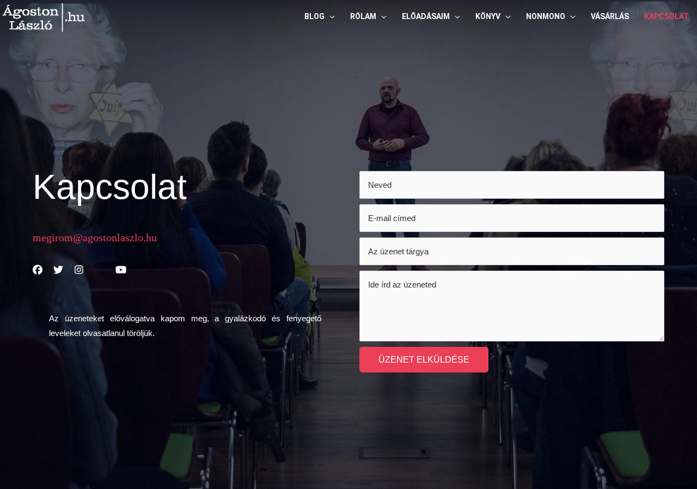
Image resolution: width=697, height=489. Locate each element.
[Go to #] (37, 270)
